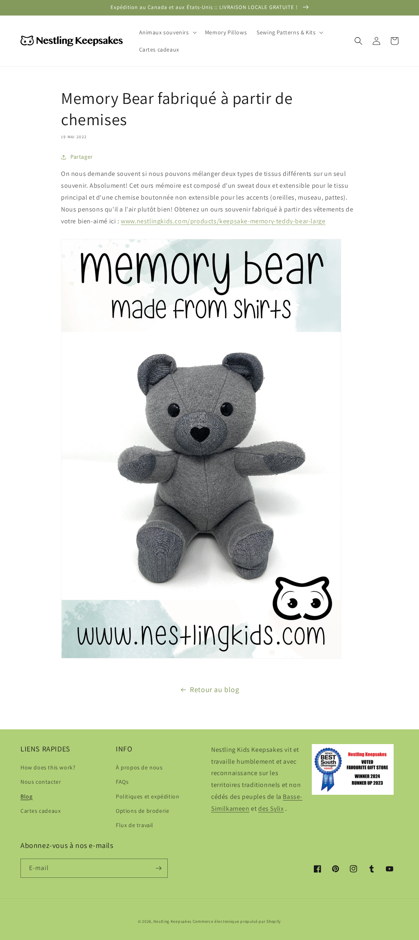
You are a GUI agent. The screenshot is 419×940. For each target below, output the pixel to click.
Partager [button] (81, 156)
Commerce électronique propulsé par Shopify (237, 921)
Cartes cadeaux (40, 810)
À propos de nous (139, 767)
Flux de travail (134, 825)
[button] (167, 32)
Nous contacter (40, 781)
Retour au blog (214, 689)
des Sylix (271, 808)
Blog (26, 796)
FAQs (122, 781)
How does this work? (47, 767)
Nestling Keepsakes (172, 921)
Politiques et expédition (147, 796)
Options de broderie (142, 810)
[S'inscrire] (158, 868)
